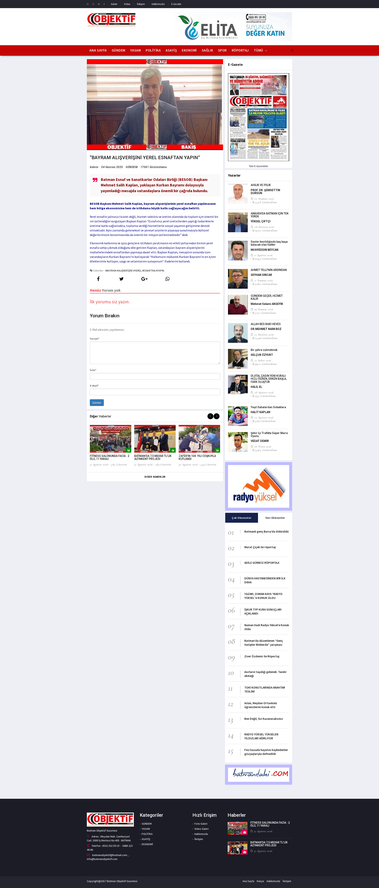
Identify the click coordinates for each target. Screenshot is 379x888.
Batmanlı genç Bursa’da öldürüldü (266, 531)
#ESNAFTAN (148, 270)
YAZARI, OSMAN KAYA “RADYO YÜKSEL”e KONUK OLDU (263, 596)
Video (127, 4)
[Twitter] (99, 4)
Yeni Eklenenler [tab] (275, 518)
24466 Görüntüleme (266, 338)
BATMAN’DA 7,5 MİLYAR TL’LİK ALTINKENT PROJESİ (153, 457)
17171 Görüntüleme (265, 313)
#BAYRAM (110, 270)
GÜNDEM (118, 50)
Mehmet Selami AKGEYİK (267, 303)
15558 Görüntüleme (266, 202)
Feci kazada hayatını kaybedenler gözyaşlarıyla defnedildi (266, 752)
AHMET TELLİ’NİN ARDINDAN (269, 270)
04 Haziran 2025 (112, 167)
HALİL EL (256, 386)
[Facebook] (104, 4)
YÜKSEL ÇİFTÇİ (260, 221)
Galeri (114, 4)
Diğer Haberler (155, 476)
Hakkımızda (158, 4)
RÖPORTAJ (240, 50)
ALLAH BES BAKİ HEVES (266, 324)
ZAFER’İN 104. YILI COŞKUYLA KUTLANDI (197, 457)
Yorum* (94, 338)
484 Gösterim (119, 464)
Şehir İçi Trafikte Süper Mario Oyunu (269, 434)
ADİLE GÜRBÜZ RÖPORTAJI (261, 563)
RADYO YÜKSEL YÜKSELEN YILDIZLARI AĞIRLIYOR (261, 736)
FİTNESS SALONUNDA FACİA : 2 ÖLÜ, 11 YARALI (109, 457)
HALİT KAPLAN (260, 412)
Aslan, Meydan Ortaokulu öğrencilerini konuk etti (260, 705)
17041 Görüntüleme (154, 167)
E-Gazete (176, 4)
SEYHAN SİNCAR (261, 274)
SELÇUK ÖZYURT (262, 354)
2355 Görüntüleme (265, 396)
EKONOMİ (189, 50)
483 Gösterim (163, 464)
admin (94, 167)
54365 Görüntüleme (266, 450)
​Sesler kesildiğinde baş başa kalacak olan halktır (269, 243)
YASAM (135, 50)
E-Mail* (94, 385)
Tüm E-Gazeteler (258, 166)
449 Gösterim (208, 464)
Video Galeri (201, 829)
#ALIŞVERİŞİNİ (125, 270)
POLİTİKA (153, 50)
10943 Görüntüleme (266, 258)
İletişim (141, 4)
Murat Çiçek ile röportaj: (260, 547)
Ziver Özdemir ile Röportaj (261, 656)
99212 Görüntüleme (266, 364)
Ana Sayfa (98, 50)
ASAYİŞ (171, 50)
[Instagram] (93, 4)
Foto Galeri (200, 823)
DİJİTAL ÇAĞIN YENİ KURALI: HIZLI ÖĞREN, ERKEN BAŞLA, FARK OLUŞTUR (269, 378)
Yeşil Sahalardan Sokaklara (268, 407)
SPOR (222, 50)
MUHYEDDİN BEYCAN (264, 249)
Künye (260, 881)
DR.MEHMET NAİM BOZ (266, 329)
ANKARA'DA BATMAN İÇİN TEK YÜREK (270, 215)
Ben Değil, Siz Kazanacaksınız (263, 719)
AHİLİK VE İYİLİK (261, 185)
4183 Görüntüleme (265, 421)
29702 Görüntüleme (266, 230)
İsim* (93, 370)
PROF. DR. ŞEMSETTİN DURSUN (265, 192)
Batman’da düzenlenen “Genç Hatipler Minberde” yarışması (263, 643)
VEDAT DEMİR (260, 441)
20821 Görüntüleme (266, 284)
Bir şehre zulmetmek (264, 349)
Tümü (258, 50)
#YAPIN (160, 270)
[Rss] (88, 4)
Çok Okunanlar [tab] (241, 518)
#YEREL (137, 270)
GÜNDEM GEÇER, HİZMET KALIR (267, 297)
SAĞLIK (207, 50)
